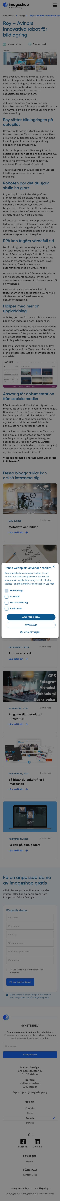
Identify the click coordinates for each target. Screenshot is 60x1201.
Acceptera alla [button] (31, 617)
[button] (30, 632)
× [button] (53, 567)
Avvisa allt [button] (31, 625)
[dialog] (30, 600)
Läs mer (50, 583)
